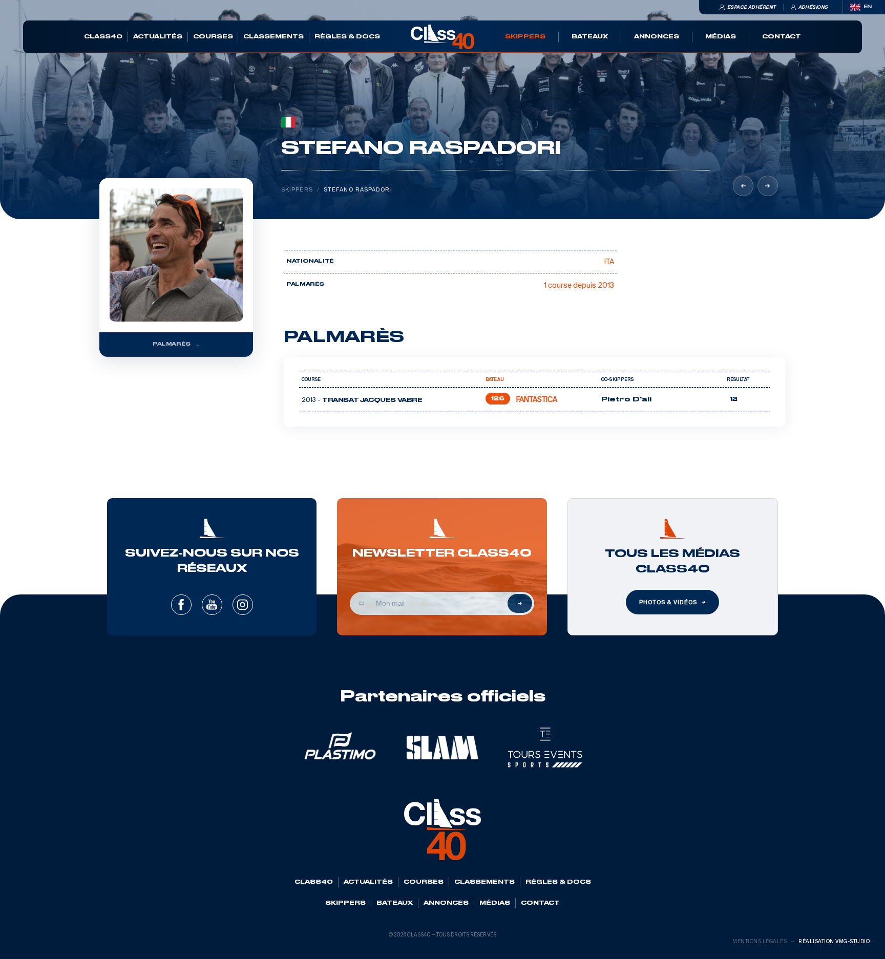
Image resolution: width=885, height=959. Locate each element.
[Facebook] (181, 604)
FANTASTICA (536, 399)
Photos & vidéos (668, 602)
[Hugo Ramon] (743, 186)
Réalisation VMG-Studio (834, 941)
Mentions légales (759, 941)
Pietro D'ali (626, 399)
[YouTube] (212, 604)
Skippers (297, 189)
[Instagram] (243, 604)
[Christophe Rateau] (767, 186)
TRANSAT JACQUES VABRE (372, 400)
